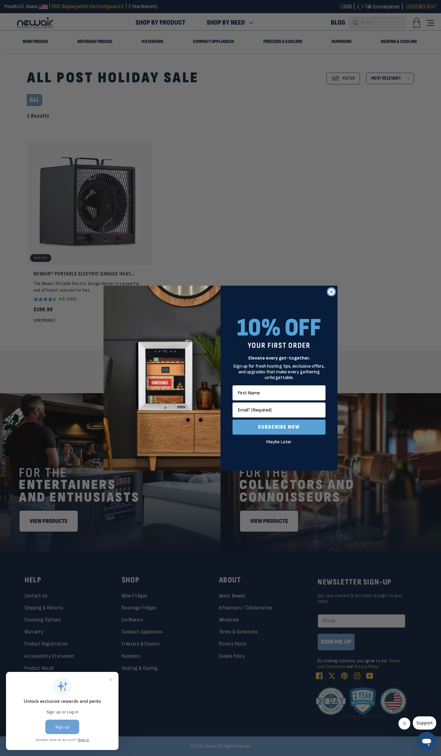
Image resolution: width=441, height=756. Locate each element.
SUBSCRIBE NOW (279, 427)
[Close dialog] (331, 292)
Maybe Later (279, 442)
